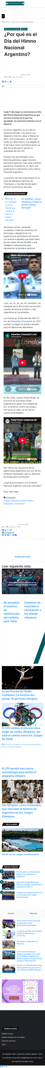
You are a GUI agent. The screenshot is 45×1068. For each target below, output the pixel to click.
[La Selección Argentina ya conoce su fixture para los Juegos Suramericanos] (8, 895)
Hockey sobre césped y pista (22, 578)
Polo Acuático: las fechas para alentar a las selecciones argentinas (28, 874)
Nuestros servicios (8, 1041)
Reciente (33, 913)
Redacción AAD (26, 74)
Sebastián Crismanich (14, 503)
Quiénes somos (7, 1034)
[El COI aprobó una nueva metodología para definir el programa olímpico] (22, 755)
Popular (11, 913)
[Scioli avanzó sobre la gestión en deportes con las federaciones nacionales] (8, 924)
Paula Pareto (27, 500)
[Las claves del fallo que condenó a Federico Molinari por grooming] (8, 934)
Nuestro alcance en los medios (13, 1037)
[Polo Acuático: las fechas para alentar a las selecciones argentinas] (8, 875)
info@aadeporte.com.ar (29, 1058)
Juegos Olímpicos (12, 500)
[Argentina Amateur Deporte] (15, 3)
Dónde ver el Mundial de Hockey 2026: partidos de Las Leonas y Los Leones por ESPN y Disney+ (29, 967)
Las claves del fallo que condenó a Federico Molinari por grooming (29, 933)
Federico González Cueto (24, 1061)
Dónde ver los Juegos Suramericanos (20, 854)
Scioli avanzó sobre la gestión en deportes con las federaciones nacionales (28, 923)
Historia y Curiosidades (22, 22)
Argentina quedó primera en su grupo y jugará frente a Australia (22, 583)
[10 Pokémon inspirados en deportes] (8, 944)
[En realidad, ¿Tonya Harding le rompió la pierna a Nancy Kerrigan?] (11, 209)
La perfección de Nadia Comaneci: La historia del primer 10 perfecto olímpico (19, 695)
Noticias (24, 29)
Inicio (7, 22)
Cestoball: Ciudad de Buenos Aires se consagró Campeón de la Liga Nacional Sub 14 (29, 884)
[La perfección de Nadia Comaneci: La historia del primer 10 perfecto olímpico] (22, 677)
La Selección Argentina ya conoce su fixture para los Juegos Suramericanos (29, 895)
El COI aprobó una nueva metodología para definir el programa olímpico (19, 772)
